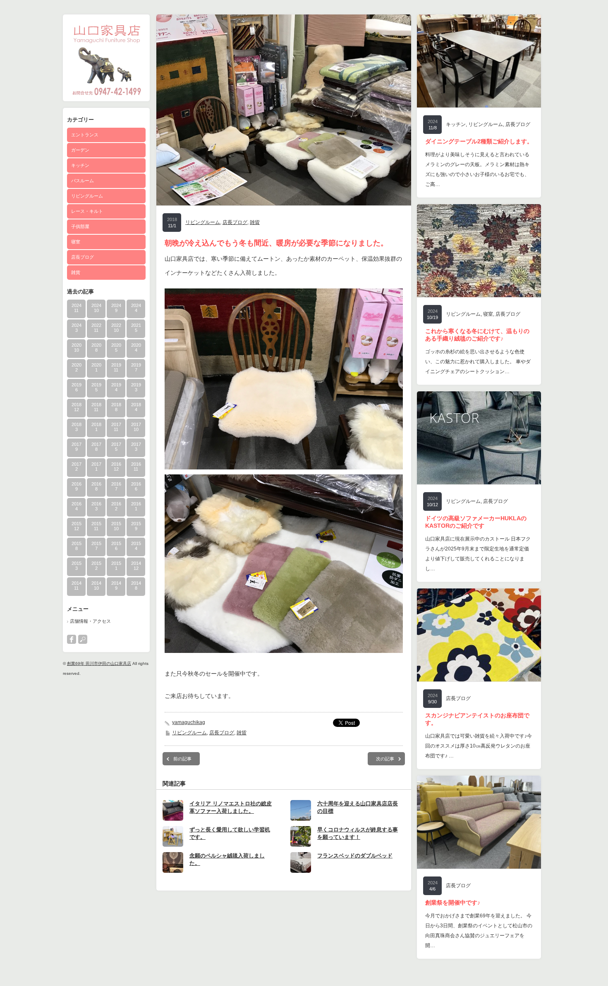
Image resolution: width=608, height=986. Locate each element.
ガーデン (80, 150)
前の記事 (182, 758)
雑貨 (75, 272)
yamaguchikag (188, 722)
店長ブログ (82, 257)
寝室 (75, 241)
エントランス (84, 134)
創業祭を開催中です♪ (452, 902)
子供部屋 (80, 226)
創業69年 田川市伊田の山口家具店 (99, 663)
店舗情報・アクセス (90, 621)
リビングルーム (87, 195)
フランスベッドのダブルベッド (355, 856)
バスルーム (82, 180)
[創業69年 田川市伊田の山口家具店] (106, 97)
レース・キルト (87, 211)
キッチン (80, 165)
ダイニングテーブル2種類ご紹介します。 (479, 141)
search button (82, 639)
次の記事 (385, 758)
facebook (71, 639)
